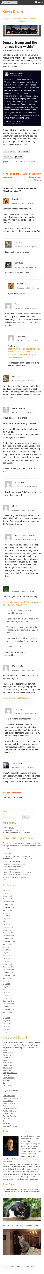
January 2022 (7, 998)
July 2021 (6, 1015)
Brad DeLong (8, 1062)
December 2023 (8, 933)
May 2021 (6, 1021)
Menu (40, 2)
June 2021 (6, 1018)
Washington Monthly (10, 1098)
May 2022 (6, 987)
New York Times (9, 1096)
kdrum (11, 828)
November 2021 (9, 1004)
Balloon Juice (7, 1068)
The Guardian (8, 1101)
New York (6, 1080)
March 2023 (7, 958)
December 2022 (8, 967)
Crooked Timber (9, 1065)
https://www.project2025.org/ (15, 698)
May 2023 (6, 953)
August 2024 (7, 910)
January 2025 (7, 896)
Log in (33, 1266)
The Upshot (7, 1085)
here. (9, 853)
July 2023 (6, 947)
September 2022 (9, 975)
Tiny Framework (14, 1266)
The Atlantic (7, 1118)
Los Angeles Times (10, 1108)
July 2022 (6, 981)
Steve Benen (7, 1070)
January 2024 (7, 930)
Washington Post (9, 1103)
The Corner (7, 1055)
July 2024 (6, 913)
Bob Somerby (8, 1052)
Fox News (6, 1123)
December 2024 (8, 899)
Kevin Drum (13, 11)
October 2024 (8, 904)
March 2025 (7, 890)
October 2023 (8, 939)
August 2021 (7, 1012)
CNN (4, 1121)
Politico (5, 1106)
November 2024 (9, 902)
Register (25, 1266)
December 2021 (8, 1001)
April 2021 (6, 1024)
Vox (4, 1083)
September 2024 (9, 907)
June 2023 (6, 950)
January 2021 (7, 1032)
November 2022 (9, 970)
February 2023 (8, 961)
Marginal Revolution (10, 1073)
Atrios (5, 1050)
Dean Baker (7, 1057)
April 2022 (6, 990)
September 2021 (9, 1009)
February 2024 (8, 927)
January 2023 (7, 964)
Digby (5, 1060)
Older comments (12, 792)
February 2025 (8, 893)
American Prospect (10, 1126)
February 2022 (8, 995)
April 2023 (6, 956)
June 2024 (6, 916)
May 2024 (6, 919)
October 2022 (8, 973)
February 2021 (8, 1029)
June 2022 (6, 984)
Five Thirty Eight (9, 1075)
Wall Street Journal (9, 1111)
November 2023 (9, 936)
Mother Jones (8, 1113)
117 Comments (10, 51)
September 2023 (9, 941)
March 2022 (7, 992)
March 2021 (7, 1026)
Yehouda (21, 336)
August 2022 (7, 978)
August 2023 (7, 944)
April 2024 (6, 921)
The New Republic (9, 1116)
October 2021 (8, 1007)
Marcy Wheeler (8, 1078)
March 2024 (7, 924)
